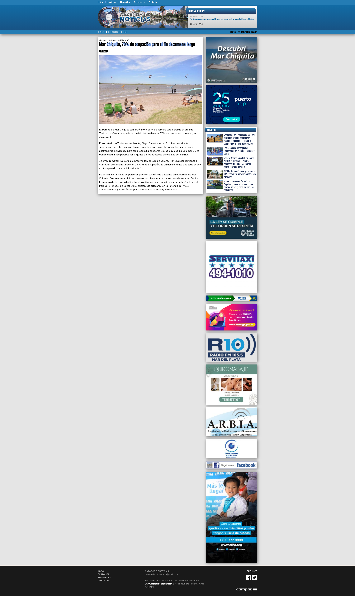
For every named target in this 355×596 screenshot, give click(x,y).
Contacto (153, 2)
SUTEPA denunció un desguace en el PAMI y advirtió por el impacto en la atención (240, 174)
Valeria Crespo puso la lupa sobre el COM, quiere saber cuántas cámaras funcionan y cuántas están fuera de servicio (239, 162)
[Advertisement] (86, 78)
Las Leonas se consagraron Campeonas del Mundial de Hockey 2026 (239, 151)
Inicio (100, 2)
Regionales (113, 32)
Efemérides (125, 2)
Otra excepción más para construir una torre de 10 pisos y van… (216, 25)
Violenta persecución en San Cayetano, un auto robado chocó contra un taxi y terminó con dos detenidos (239, 186)
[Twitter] (254, 579)
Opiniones (111, 2)
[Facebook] (249, 579)
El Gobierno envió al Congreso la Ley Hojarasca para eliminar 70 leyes (219, 17)
